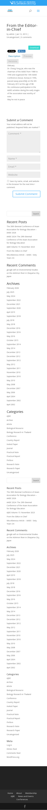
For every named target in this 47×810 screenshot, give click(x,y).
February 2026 (13, 288)
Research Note (13, 464)
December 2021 (13, 304)
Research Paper (13, 468)
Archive (10, 420)
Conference (11, 436)
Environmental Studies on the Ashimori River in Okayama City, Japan (23, 273)
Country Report (13, 440)
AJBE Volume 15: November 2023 (21, 247)
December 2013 (13, 352)
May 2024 (11, 296)
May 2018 (11, 324)
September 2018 (14, 316)
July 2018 (10, 320)
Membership (31, 793)
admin (11, 34)
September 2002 (14, 400)
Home (10, 793)
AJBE (9, 416)
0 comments (26, 37)
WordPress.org (13, 757)
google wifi (11, 270)
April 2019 (11, 312)
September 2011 (14, 368)
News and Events (26, 796)
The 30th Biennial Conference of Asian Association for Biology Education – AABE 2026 (23, 229)
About (19, 793)
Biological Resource (15, 428)
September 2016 (14, 332)
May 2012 (11, 364)
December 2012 (13, 356)
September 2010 (14, 376)
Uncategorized (13, 472)
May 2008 (11, 384)
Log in (9, 745)
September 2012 (14, 360)
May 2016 (11, 336)
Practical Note (13, 452)
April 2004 (11, 396)
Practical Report (13, 456)
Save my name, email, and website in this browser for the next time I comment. (23, 184)
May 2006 (11, 392)
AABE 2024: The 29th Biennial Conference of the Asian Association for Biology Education (22, 239)
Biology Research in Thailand (19, 432)
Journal (10, 448)
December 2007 (13, 388)
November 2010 (13, 372)
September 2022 (14, 300)
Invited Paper (12, 444)
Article (9, 424)
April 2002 (11, 404)
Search (36, 213)
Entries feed (12, 749)
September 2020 (14, 308)
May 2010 (11, 380)
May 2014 (11, 348)
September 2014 (14, 344)
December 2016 (13, 328)
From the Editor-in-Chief (17, 251)
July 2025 (10, 292)
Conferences (22, 799)
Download (34, 47)
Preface (10, 460)
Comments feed (13, 753)
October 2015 (12, 340)
